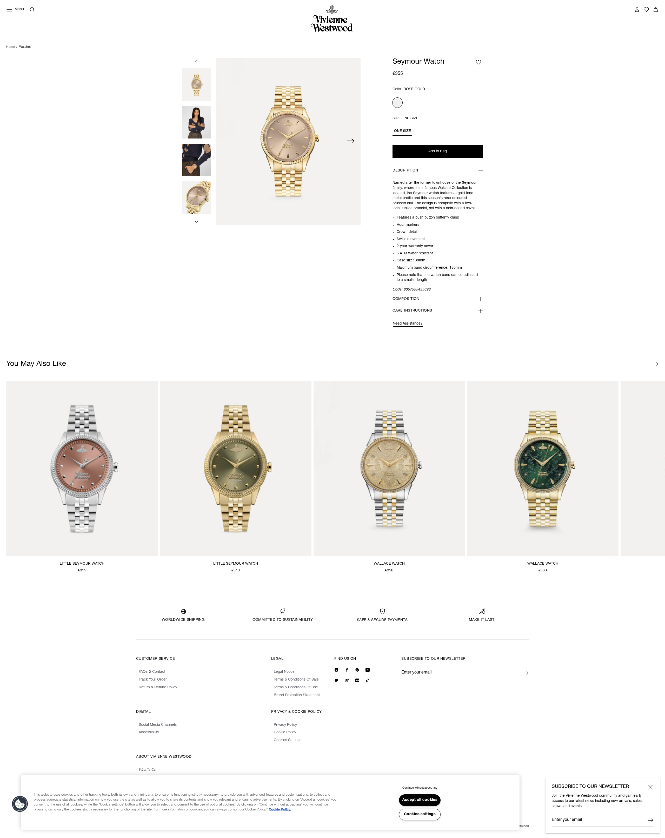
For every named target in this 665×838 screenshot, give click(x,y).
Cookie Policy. (280, 809)
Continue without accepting (419, 788)
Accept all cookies (419, 800)
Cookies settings (420, 814)
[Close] (650, 787)
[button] (20, 804)
